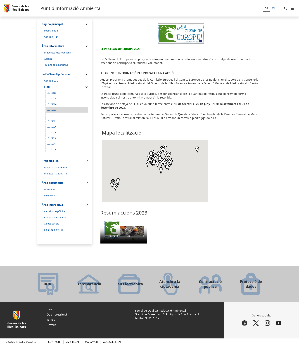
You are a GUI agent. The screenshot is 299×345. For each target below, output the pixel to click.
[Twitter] (256, 323)
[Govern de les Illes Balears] (19, 8)
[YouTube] (279, 323)
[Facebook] (244, 323)
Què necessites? (57, 314)
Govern (51, 325)
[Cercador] (285, 8)
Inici (49, 309)
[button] (163, 161)
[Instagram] (267, 323)
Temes (51, 319)
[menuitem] (292, 8)
